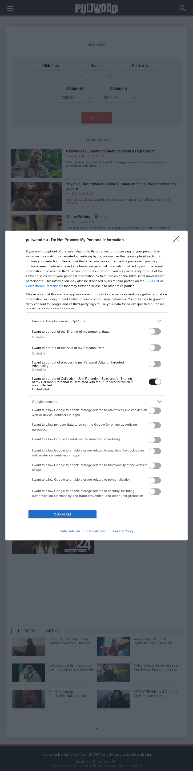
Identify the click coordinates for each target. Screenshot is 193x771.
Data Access (96, 531)
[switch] (155, 331)
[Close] (177, 240)
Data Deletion (70, 531)
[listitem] (96, 321)
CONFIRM (62, 514)
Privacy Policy (123, 531)
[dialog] (96, 385)
